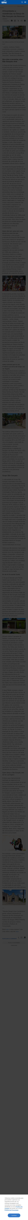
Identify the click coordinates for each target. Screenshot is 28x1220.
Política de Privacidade (11, 1210)
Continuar (14, 1215)
